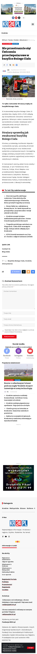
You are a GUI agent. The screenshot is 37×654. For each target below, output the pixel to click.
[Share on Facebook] (7, 65)
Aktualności (7, 43)
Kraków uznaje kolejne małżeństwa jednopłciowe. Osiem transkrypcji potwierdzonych (17, 218)
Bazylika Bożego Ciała (16, 261)
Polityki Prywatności (14, 647)
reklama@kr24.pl (9, 614)
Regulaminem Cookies (9, 650)
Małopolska (14, 508)
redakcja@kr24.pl (9, 605)
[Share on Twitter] (10, 65)
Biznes (23, 508)
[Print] (16, 65)
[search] (26, 24)
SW (8, 70)
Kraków (15, 43)
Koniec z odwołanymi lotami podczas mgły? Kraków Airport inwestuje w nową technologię (18, 385)
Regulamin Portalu (9, 579)
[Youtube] (16, 18)
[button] (33, 24)
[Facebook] (13, 18)
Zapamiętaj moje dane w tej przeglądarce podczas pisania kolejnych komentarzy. (19, 331)
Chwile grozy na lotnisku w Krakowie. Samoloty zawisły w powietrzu (16, 411)
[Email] (13, 65)
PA (7, 392)
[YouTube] (6, 536)
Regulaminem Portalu (9, 648)
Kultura (30, 508)
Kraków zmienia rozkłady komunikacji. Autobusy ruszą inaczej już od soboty (15, 398)
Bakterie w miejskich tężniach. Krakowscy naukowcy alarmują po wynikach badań (17, 418)
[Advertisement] (18, 444)
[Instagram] (19, 18)
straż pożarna (7, 264)
